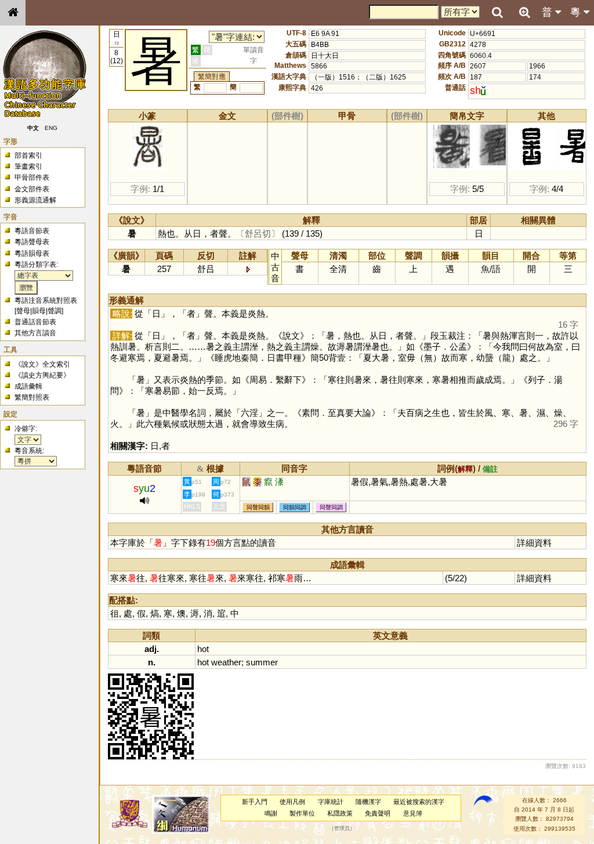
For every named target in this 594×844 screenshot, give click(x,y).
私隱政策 (340, 813)
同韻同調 (294, 507)
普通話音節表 (35, 322)
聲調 (54, 311)
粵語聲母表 (32, 242)
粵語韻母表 (32, 253)
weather (226, 662)
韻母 (39, 311)
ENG (51, 128)
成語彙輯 (28, 386)
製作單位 (302, 813)
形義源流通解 (35, 200)
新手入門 (254, 801)
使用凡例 (292, 801)
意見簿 (412, 813)
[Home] (13, 13)
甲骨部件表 (32, 177)
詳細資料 (534, 543)
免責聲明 (377, 813)
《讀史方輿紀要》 (42, 375)
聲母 (23, 311)
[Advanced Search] (524, 12)
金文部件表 (32, 189)
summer (262, 662)
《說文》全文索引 (42, 364)
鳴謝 (271, 813)
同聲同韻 (258, 507)
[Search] (497, 13)
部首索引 (28, 155)
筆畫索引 (28, 166)
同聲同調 (331, 507)
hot (203, 649)
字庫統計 (330, 801)
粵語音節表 (32, 231)
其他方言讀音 (35, 333)
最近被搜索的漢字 (418, 801)
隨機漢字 (368, 801)
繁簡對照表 (32, 397)
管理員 (342, 828)
